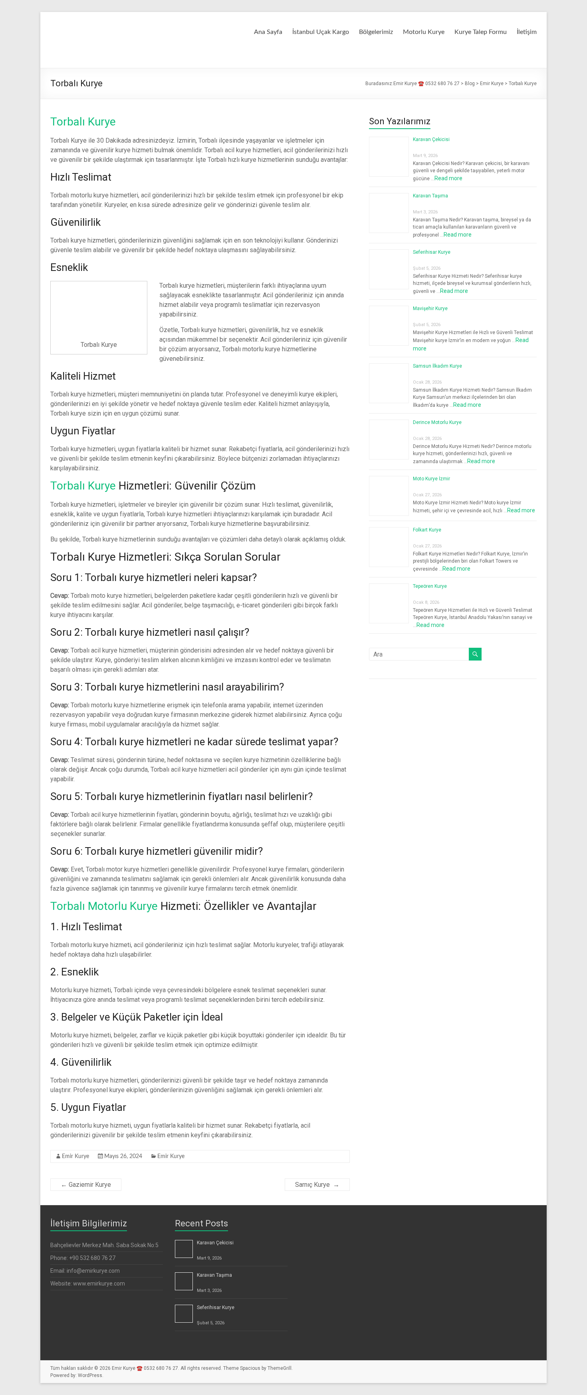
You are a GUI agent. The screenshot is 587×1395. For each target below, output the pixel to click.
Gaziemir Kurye (86, 1184)
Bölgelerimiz (376, 32)
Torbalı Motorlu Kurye (104, 906)
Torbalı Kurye (83, 121)
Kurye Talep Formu (480, 32)
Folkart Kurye (427, 530)
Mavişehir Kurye (430, 308)
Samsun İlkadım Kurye (437, 366)
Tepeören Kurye (430, 586)
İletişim (527, 32)
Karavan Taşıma (430, 196)
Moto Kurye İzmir (431, 479)
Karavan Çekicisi (431, 139)
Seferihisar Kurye (431, 252)
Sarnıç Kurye (317, 1184)
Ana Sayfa (268, 32)
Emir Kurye (75, 1156)
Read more (448, 178)
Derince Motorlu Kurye (437, 422)
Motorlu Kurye (423, 32)
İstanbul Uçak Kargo (320, 32)
